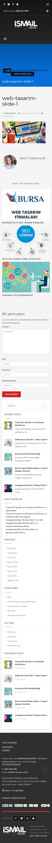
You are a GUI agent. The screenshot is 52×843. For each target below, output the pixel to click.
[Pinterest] (13, 4)
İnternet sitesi (9, 380)
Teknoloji (11, 610)
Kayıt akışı (11, 636)
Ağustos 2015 (13, 580)
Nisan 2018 (12, 571)
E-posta (6, 370)
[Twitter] (8, 4)
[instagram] (27, 818)
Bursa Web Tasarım (38, 835)
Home (7, 71)
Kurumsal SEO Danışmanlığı (17, 295)
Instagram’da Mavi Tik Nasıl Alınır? (31, 485)
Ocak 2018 (11, 575)
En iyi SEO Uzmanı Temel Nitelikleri (21, 259)
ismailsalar (10, 113)
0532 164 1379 (21, 11)
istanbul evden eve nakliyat (18, 516)
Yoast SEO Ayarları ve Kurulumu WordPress (25, 507)
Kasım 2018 (12, 562)
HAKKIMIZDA (7, 747)
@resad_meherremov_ (16, 532)
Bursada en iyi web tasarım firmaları (32, 70)
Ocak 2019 (11, 557)
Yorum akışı (12, 641)
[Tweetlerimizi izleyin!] (21, 818)
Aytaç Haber (11, 510)
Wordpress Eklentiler (16, 615)
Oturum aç (11, 632)
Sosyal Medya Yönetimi (17, 606)
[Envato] (17, 4)
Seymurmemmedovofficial (17, 526)
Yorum (6, 326)
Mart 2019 (11, 548)
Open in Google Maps (14, 790)
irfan (41, 520)
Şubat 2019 (12, 553)
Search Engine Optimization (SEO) (21, 601)
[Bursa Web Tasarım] (33, 818)
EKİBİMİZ (6, 750)
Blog (13, 70)
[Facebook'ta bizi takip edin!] (16, 818)
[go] (44, 406)
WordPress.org (13, 645)
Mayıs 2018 (12, 566)
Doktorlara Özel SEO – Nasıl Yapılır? (31, 439)
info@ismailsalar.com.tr (18, 772)
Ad (4, 359)
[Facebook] (4, 4)
